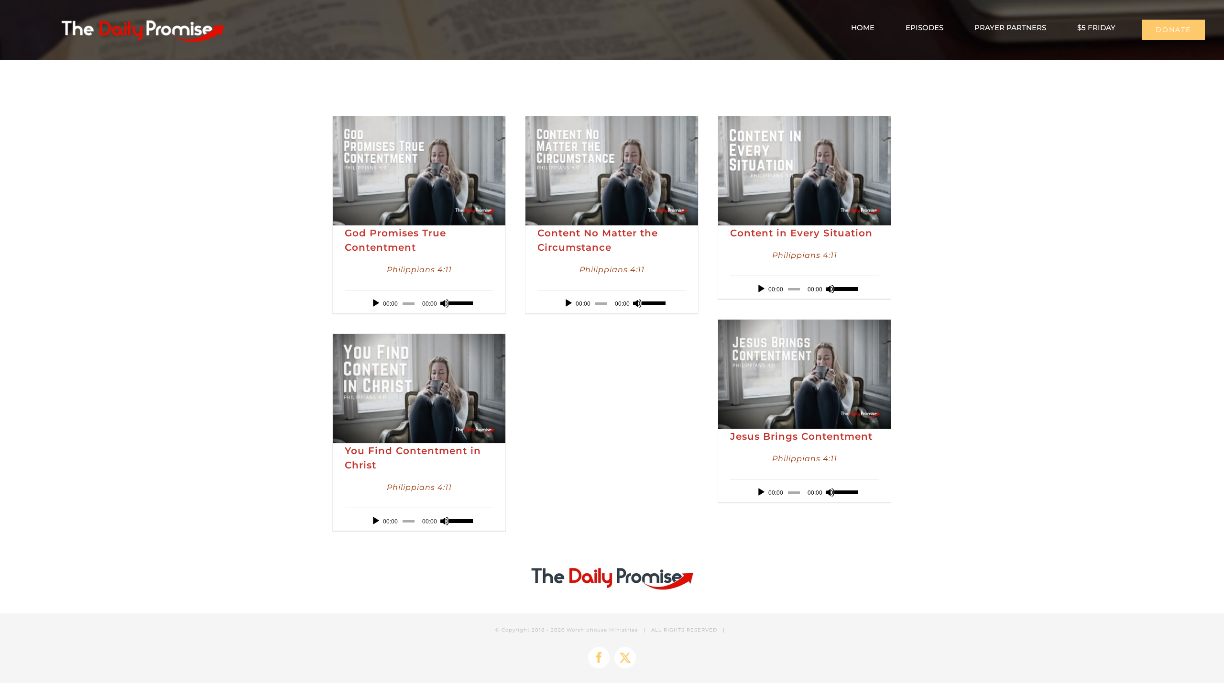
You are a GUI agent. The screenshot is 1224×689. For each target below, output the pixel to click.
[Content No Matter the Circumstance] (611, 170)
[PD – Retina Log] (142, 17)
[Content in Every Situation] (804, 170)
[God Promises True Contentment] (419, 170)
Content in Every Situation (801, 233)
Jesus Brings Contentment (801, 436)
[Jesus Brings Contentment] (804, 374)
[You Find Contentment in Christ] (419, 388)
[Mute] (444, 303)
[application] (419, 303)
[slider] (459, 302)
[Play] (376, 303)
